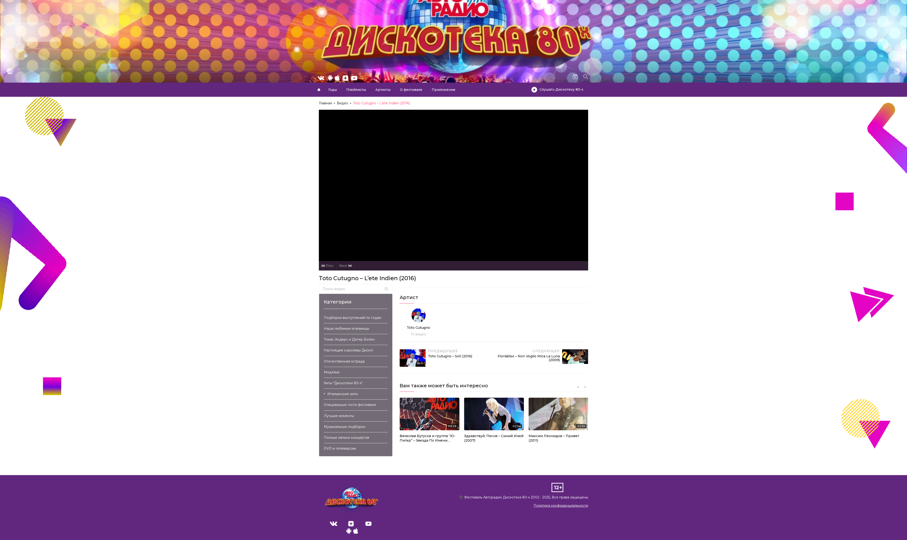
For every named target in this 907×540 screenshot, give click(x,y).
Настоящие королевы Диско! (348, 350)
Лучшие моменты (339, 416)
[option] (429, 421)
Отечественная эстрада (344, 361)
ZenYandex (351, 523)
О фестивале (411, 90)
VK (333, 523)
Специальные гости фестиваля (350, 405)
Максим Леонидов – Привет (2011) (554, 438)
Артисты (382, 90)
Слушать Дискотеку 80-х (561, 89)
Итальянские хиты (342, 394)
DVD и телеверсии (340, 448)
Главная (319, 90)
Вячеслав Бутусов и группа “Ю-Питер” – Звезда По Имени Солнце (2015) (427, 438)
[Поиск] (386, 289)
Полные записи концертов (346, 437)
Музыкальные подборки (344, 427)
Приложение (443, 90)
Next (343, 266)
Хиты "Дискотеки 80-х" (343, 383)
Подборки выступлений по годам (352, 318)
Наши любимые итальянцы (346, 328)
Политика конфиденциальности (561, 505)
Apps (352, 532)
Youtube (368, 523)
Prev (330, 266)
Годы (332, 90)
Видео (342, 103)
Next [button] (585, 387)
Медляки (331, 372)
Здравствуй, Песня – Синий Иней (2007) (493, 438)
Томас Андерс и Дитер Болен (349, 339)
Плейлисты (356, 90)
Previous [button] (578, 387)
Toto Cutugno (418, 327)
